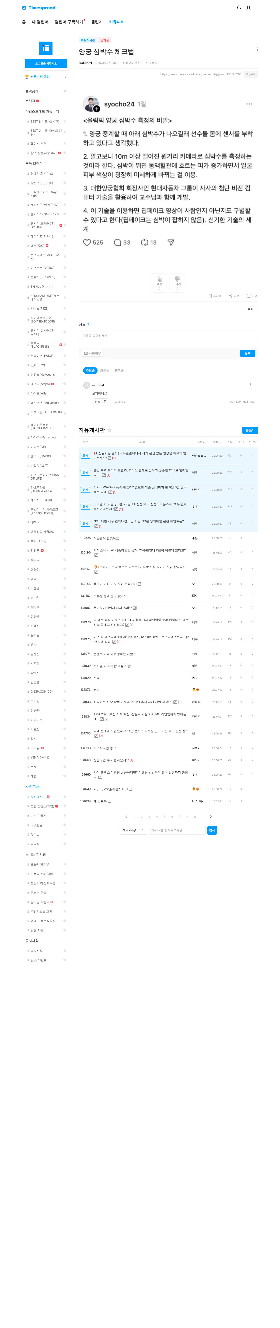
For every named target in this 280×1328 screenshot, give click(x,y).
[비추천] (105, 402)
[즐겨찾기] (109, 430)
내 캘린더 (40, 21)
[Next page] (210, 816)
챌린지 (97, 21)
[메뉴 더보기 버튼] (256, 50)
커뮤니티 (117, 21)
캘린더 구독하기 (69, 21)
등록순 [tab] (119, 370)
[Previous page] (126, 816)
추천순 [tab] (90, 370)
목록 (250, 308)
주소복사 (251, 74)
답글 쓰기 (121, 401)
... (203, 816)
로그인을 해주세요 (46, 63)
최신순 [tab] (104, 370)
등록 (247, 353)
